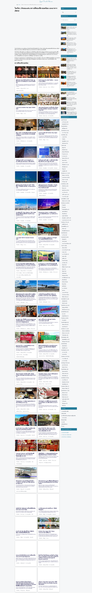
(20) (65, 198)
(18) (64, 260)
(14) (65, 130)
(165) (63, 413)
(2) (64, 166)
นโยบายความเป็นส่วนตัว (66, 434)
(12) (65, 179)
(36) (68, 415)
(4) (65, 175)
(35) (64, 237)
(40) (63, 145)
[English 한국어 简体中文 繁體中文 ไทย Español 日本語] (69, 12)
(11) (64, 119)
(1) (65, 124)
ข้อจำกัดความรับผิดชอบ (66, 436)
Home (19, 4)
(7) (64, 226)
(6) (64, 171)
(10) (65, 122)
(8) (64, 162)
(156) (64, 245)
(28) (64, 256)
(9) (64, 264)
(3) (64, 126)
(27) (65, 173)
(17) (65, 339)
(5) (63, 139)
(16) (65, 281)
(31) (65, 377)
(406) (64, 411)
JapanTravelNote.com (46, 1)
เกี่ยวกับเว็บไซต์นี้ (65, 432)
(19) (65, 196)
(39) (64, 183)
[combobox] (69, 20)
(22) (64, 241)
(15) (64, 205)
